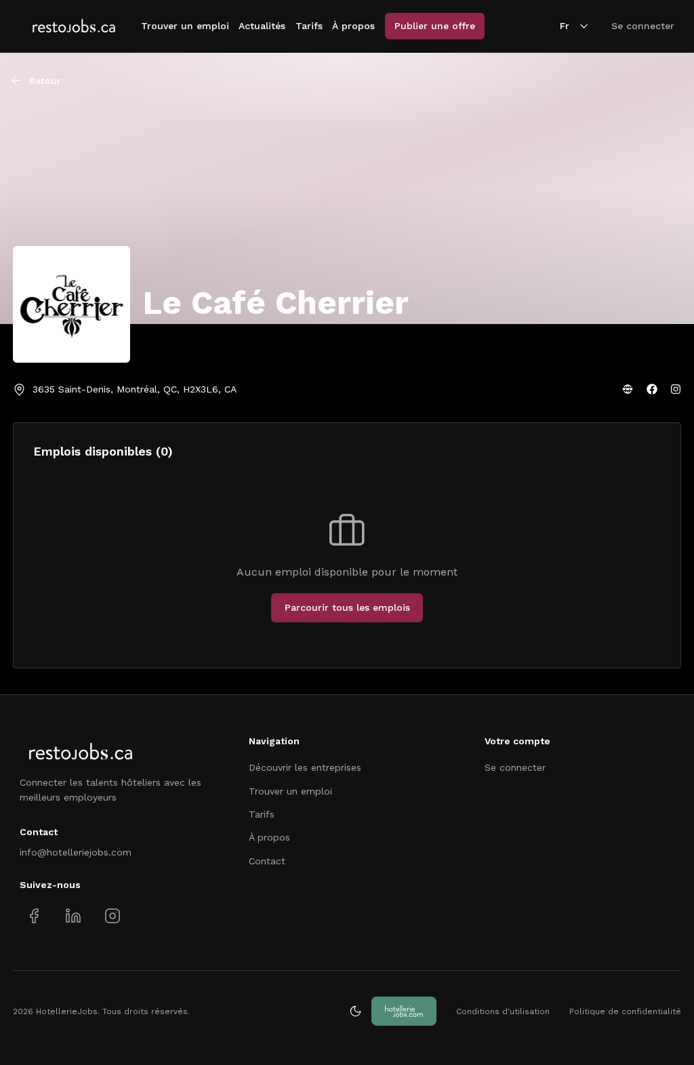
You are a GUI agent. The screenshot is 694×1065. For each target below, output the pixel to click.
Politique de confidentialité (625, 1011)
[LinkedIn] (72, 916)
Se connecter (642, 25)
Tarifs (309, 25)
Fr (564, 25)
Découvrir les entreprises (305, 767)
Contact (267, 861)
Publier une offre (434, 25)
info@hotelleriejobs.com (75, 852)
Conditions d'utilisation (503, 1011)
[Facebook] (652, 389)
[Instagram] (675, 389)
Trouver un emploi (185, 25)
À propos (353, 25)
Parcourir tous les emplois (347, 607)
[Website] (627, 389)
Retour (45, 80)
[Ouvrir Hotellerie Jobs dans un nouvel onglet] (403, 1011)
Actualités (262, 25)
